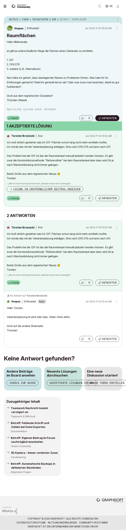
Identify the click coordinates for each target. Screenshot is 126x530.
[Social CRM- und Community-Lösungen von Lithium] (9, 510)
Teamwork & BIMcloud (23, 416)
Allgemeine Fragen (21, 472)
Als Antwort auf (28, 295)
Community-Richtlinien (93, 522)
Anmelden (119, 6)
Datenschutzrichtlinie (31, 522)
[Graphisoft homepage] (110, 500)
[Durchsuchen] (6, 6)
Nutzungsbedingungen (62, 522)
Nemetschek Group (86, 526)
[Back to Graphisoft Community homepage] (22, 6)
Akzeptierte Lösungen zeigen (72, 383)
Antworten (109, 118)
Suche (99, 6)
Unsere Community (21, 446)
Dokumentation (19, 431)
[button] (82, 118)
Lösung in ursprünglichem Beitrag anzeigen (46, 189)
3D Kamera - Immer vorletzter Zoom (34, 452)
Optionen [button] (117, 19)
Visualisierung (18, 457)
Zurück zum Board (22, 383)
